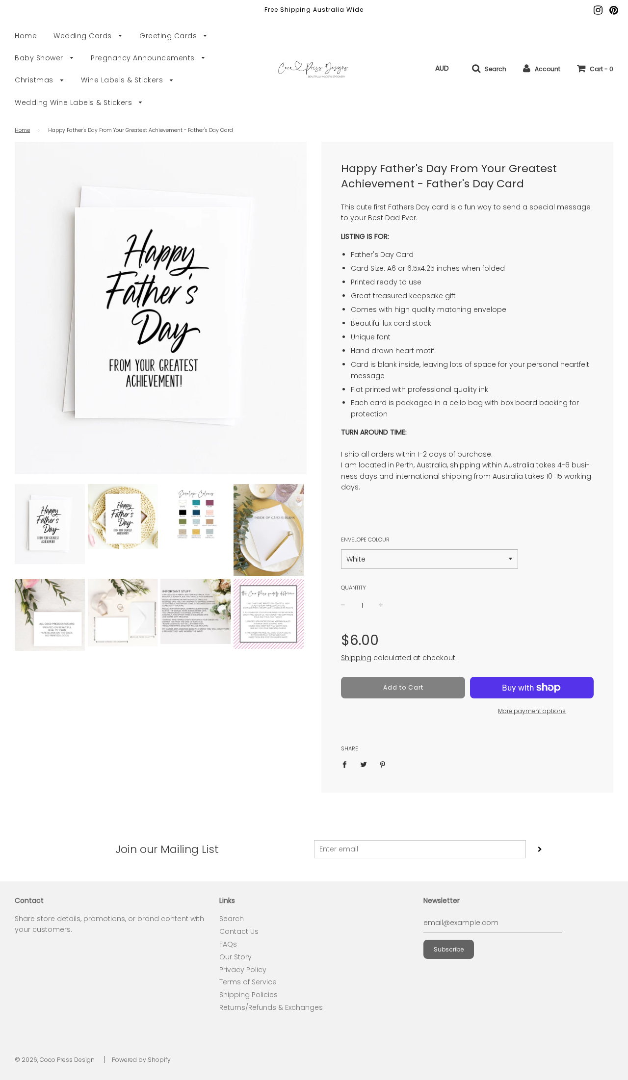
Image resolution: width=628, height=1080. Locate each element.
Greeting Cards (169, 36)
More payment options (532, 711)
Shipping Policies (248, 995)
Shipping (356, 658)
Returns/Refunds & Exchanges (271, 1007)
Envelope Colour (365, 539)
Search (231, 919)
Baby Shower (40, 58)
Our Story (235, 957)
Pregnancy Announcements (144, 58)
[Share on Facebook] (347, 764)
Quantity (353, 587)
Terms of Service (248, 982)
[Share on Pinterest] (383, 764)
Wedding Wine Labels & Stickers (74, 102)
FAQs (228, 944)
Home (26, 36)
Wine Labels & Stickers (123, 80)
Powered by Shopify (141, 1059)
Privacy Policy (242, 970)
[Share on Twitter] (363, 764)
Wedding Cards (83, 36)
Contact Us (239, 931)
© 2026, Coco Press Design (55, 1059)
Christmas (35, 80)
